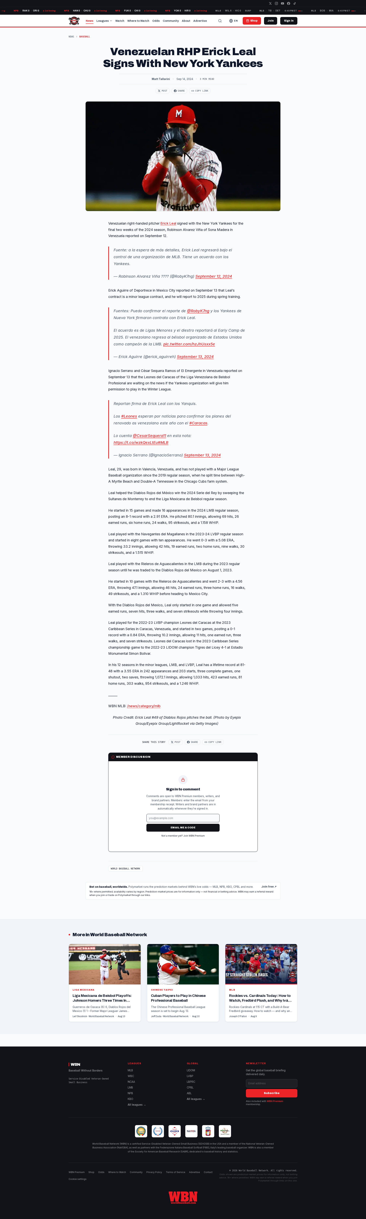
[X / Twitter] (270, 3)
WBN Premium (275, 1101)
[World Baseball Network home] (183, 1198)
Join (270, 20)
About (186, 20)
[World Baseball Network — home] (74, 21)
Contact (208, 1172)
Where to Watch (138, 20)
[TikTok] (294, 3)
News (89, 20)
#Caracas (198, 423)
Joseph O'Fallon (238, 1016)
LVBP (190, 1076)
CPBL (190, 1087)
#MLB (163, 442)
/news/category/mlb (144, 706)
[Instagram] (276, 3)
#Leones (129, 416)
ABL (189, 1093)
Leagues (102, 20)
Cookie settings (78, 1179)
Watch (119, 20)
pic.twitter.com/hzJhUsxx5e (189, 344)
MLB (130, 1070)
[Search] (220, 21)
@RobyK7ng (198, 311)
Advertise (200, 20)
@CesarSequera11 (149, 435)
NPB (130, 1093)
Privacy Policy (154, 1172)
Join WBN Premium (194, 835)
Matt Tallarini (161, 79)
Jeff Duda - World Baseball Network (169, 1016)
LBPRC (191, 1081)
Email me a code (183, 827)
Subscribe (271, 1093)
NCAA (131, 1081)
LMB (130, 1087)
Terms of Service (175, 1172)
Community (171, 20)
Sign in (289, 20)
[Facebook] (288, 3)
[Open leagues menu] (111, 21)
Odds (156, 20)
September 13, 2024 (195, 356)
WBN (75, 1064)
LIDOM (191, 1070)
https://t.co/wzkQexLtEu (136, 442)
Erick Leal (168, 223)
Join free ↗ (269, 886)
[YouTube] (282, 3)
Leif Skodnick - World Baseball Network (93, 1016)
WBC (131, 1076)
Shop (91, 1172)
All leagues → (137, 1104)
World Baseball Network (125, 868)
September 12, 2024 (213, 276)
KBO (130, 1098)
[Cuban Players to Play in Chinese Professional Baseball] (183, 983)
